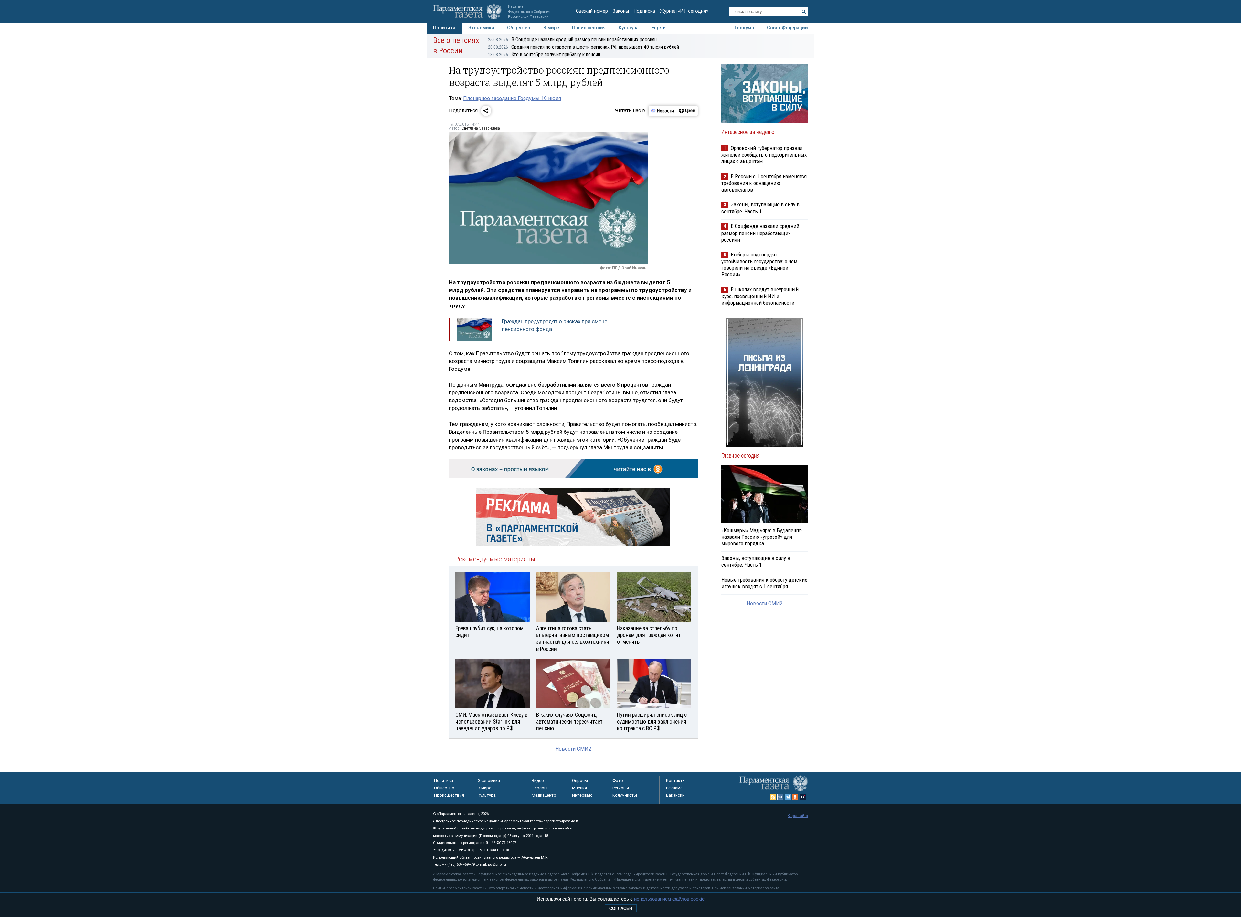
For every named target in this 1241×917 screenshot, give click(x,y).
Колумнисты (624, 795)
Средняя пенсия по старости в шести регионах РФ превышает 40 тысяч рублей (583, 47)
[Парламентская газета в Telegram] (788, 797)
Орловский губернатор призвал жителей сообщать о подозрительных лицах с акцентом (764, 154)
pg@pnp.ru (497, 864)
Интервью (582, 795)
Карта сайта (798, 816)
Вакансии (675, 795)
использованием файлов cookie (669, 898)
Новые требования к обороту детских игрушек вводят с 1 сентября (764, 583)
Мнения (579, 788)
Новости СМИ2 (573, 749)
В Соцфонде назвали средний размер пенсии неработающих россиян (572, 39)
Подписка (644, 11)
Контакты (676, 780)
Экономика (481, 28)
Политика (444, 28)
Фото (617, 780)
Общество (518, 28)
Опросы (580, 780)
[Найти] (804, 11)
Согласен (620, 908)
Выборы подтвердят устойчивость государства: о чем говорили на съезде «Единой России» (759, 264)
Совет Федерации (787, 28)
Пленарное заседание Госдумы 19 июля (512, 98)
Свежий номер (592, 11)
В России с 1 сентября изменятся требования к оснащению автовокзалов (764, 183)
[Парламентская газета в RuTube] (803, 797)
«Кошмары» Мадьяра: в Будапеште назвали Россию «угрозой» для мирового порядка (761, 537)
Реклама (674, 788)
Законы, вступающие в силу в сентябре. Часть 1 (760, 207)
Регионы (620, 788)
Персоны (541, 788)
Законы (621, 11)
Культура (629, 28)
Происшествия (589, 28)
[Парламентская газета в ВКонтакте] (780, 797)
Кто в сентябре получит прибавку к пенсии (544, 54)
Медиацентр (544, 795)
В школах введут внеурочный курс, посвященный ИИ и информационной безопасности (760, 296)
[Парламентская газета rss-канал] (773, 797)
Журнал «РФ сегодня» (684, 11)
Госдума (744, 28)
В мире (551, 28)
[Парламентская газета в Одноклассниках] (795, 797)
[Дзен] (687, 111)
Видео (538, 780)
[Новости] (662, 111)
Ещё (656, 28)
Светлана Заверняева (480, 128)
